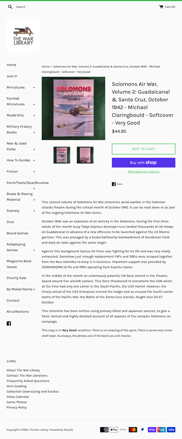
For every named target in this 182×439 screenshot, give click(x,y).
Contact (13, 300)
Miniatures (21, 87)
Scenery (21, 210)
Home (11, 65)
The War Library (38, 429)
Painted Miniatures (21, 101)
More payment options (143, 171)
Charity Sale (16, 278)
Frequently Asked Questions (28, 381)
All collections (18, 311)
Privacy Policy (17, 407)
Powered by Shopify (61, 429)
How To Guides (21, 160)
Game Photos (17, 402)
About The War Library (23, 370)
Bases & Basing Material (21, 197)
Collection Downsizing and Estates (33, 391)
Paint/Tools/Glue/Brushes (21, 184)
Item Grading (16, 386)
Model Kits (21, 115)
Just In (12, 76)
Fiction (21, 171)
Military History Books (21, 129)
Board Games (17, 233)
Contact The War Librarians (27, 375)
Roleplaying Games (21, 247)
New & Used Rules (21, 146)
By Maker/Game (21, 289)
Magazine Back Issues (19, 264)
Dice (10, 222)
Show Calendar (18, 397)
